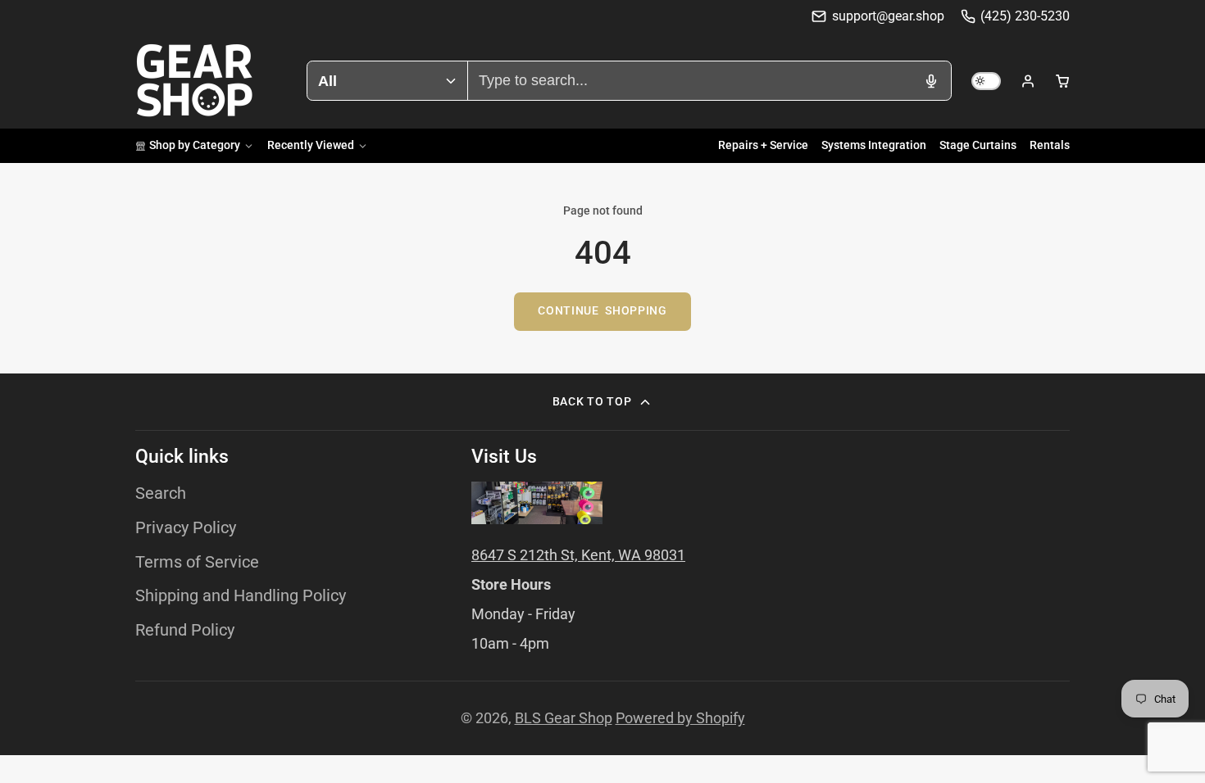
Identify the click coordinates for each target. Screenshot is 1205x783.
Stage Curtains (977, 145)
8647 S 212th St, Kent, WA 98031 (578, 554)
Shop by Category (194, 145)
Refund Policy (184, 630)
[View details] (536, 503)
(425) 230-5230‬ (1025, 16)
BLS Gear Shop (563, 717)
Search (160, 493)
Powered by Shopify (680, 717)
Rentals (1050, 145)
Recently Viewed (310, 145)
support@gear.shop (888, 16)
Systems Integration (873, 145)
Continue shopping (602, 311)
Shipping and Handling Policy (240, 595)
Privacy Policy (185, 527)
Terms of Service (197, 562)
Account (1028, 81)
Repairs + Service (763, 145)
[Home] (194, 81)
